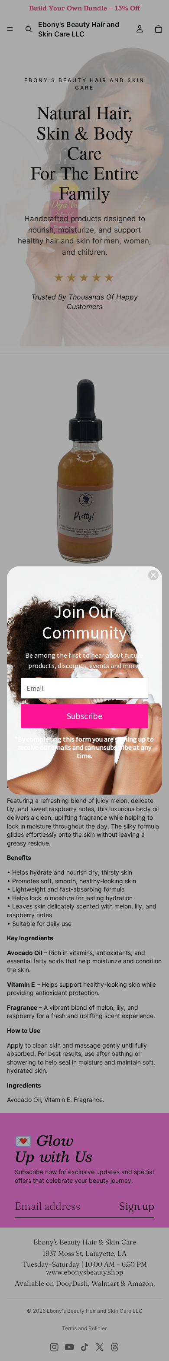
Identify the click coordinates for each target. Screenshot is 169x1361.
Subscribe (84, 715)
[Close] (153, 575)
